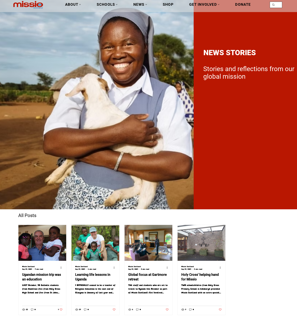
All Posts (27, 215)
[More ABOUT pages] (80, 4)
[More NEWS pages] (146, 4)
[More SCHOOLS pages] (116, 4)
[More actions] (62, 267)
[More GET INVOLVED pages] (218, 4)
